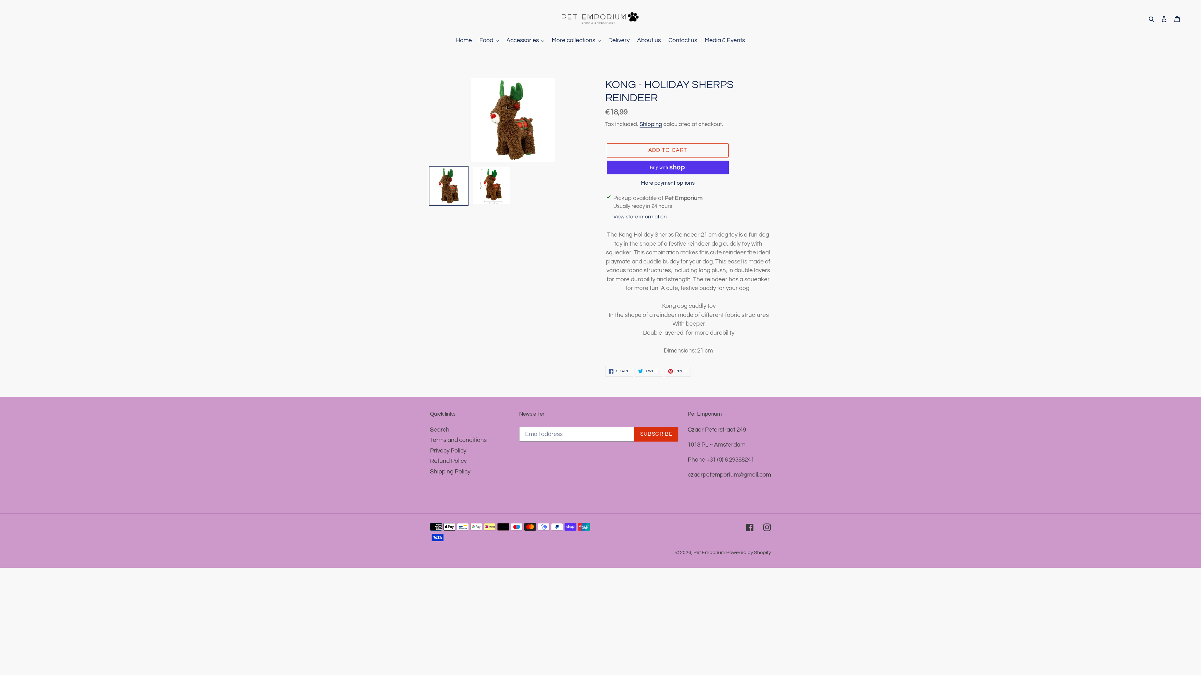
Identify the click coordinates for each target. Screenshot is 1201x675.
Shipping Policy (450, 471)
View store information (640, 217)
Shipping (651, 124)
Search (439, 430)
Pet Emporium (709, 552)
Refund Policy (448, 461)
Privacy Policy (448, 451)
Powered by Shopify (748, 552)
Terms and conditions (458, 440)
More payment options (668, 183)
